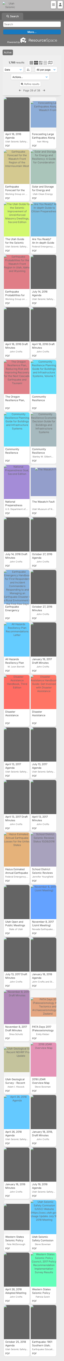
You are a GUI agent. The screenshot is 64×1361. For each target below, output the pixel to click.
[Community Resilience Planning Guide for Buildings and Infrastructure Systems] (17, 429)
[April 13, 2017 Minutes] (43, 797)
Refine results (31, 84)
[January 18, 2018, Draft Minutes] (43, 1112)
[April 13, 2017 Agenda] (17, 744)
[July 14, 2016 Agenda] (43, 272)
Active (8, 52)
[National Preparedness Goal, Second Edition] (17, 482)
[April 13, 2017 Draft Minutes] (17, 797)
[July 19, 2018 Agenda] (43, 1165)
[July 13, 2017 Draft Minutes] (17, 955)
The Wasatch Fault (43, 501)
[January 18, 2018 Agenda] (43, 955)
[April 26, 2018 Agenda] (17, 1112)
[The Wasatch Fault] (43, 482)
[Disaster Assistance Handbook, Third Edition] (17, 692)
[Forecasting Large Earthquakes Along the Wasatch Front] (43, 114)
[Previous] (20, 90)
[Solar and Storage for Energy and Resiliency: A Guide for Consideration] (43, 167)
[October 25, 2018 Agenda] (17, 1322)
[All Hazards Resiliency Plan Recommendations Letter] (17, 639)
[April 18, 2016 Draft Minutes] (17, 324)
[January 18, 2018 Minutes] (17, 1165)
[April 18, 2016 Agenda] (17, 114)
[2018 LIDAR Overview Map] (43, 1060)
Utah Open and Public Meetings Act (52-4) (15, 925)
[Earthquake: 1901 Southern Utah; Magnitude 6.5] (43, 1322)
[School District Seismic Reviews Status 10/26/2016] (43, 849)
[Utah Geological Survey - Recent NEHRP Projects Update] (17, 1060)
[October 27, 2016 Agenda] (43, 534)
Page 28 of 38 (32, 90)
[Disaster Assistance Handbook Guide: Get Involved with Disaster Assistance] (43, 692)
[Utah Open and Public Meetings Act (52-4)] (17, 902)
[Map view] (50, 63)
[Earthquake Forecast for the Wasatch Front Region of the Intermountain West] (17, 167)
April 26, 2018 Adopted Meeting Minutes (15, 1293)
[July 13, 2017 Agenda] (43, 744)
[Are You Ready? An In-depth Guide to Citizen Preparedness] (43, 219)
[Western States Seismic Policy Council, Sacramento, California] (17, 1217)
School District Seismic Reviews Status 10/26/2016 (43, 873)
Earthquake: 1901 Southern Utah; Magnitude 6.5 (42, 1345)
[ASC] (28, 69)
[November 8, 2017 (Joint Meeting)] (43, 902)
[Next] (44, 90)
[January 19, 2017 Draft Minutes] (43, 639)
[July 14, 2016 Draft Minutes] (17, 534)
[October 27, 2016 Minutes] (43, 587)
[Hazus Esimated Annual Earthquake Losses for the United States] (17, 849)
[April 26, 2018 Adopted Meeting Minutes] (17, 1270)
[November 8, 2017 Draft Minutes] (17, 1007)
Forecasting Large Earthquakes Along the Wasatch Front (43, 137)
